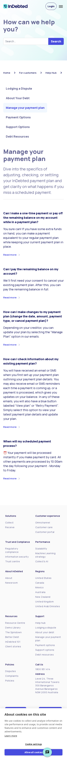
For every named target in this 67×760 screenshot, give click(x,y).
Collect (9, 522)
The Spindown (13, 632)
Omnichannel (42, 522)
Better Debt (12, 637)
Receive (10, 527)
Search (56, 41)
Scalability (41, 548)
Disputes (10, 671)
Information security (16, 556)
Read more (10, 254)
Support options (44, 649)
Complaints (11, 675)
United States (43, 578)
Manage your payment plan (25, 108)
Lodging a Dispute (19, 88)
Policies (9, 680)
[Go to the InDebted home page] (18, 6)
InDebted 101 (12, 641)
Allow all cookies (33, 752)
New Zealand (42, 596)
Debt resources (44, 654)
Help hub (40, 622)
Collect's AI (41, 561)
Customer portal (44, 531)
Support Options (18, 127)
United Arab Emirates (47, 606)
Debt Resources (17, 136)
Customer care (44, 527)
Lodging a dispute (45, 627)
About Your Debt (18, 98)
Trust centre (12, 561)
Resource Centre (15, 622)
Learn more (11, 735)
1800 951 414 (42, 669)
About (8, 578)
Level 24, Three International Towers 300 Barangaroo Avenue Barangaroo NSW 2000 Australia (47, 685)
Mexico (39, 587)
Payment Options (18, 117)
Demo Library (12, 627)
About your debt (44, 632)
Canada (39, 582)
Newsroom (11, 582)
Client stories (13, 646)
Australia (40, 592)
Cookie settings (33, 744)
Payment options (45, 645)
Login (51, 6)
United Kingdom (44, 601)
